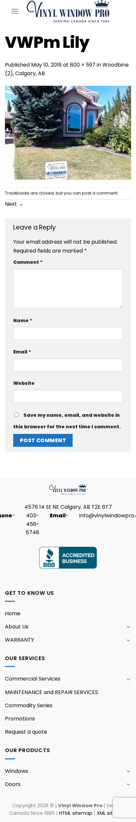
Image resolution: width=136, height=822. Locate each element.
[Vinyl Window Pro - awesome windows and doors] (68, 11)
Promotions (20, 718)
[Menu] (15, 11)
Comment (28, 262)
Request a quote (26, 732)
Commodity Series (28, 705)
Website (24, 383)
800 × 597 (82, 65)
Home (12, 613)
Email (22, 352)
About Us (16, 626)
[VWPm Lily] (68, 132)
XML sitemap (112, 813)
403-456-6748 (32, 524)
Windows (16, 771)
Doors (12, 784)
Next (14, 204)
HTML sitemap (75, 813)
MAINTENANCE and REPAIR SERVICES (51, 692)
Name (22, 320)
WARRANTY (19, 640)
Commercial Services (32, 679)
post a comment (100, 193)
